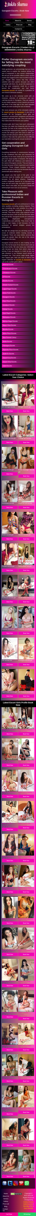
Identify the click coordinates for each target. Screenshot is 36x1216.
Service (29, 20)
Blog (29, 25)
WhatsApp (27, 1214)
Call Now (9, 1214)
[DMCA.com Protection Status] (16, 1194)
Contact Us (18, 29)
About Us (18, 20)
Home (7, 20)
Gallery (8, 25)
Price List (19, 25)
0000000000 (15, 15)
